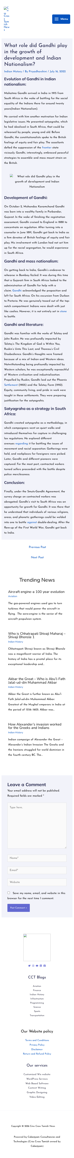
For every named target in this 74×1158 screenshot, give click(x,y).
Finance (37, 990)
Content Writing (37, 1088)
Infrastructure (37, 999)
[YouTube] (37, 966)
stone (63, 311)
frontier (47, 147)
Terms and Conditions (37, 1040)
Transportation (37, 1015)
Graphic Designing (37, 1092)
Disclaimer (37, 1049)
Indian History (13, 71)
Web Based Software (37, 1083)
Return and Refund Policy (37, 1054)
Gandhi (17, 290)
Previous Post (37, 547)
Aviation (12, 596)
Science (37, 1007)
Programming (37, 1003)
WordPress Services (37, 1079)
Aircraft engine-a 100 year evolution (36, 591)
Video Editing (37, 1097)
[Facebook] (44, 966)
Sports (37, 1011)
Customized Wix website (37, 1074)
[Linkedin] (41, 966)
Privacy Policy (37, 1045)
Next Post (37, 557)
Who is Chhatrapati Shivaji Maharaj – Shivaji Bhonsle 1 (36, 635)
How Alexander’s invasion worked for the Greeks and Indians (34, 726)
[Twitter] (29, 966)
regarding (22, 443)
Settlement (11, 385)
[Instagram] (33, 966)
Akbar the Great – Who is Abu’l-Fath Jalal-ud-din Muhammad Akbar (36, 681)
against (32, 522)
